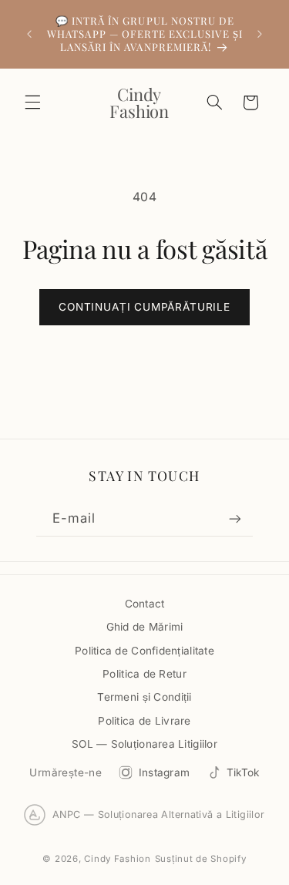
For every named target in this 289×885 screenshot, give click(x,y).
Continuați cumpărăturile (144, 307)
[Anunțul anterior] (29, 34)
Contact (145, 603)
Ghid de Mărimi (144, 627)
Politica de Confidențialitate (144, 650)
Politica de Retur (144, 674)
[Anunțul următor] (260, 34)
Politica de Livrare (144, 721)
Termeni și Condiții (144, 697)
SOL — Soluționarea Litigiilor (144, 744)
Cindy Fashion (117, 858)
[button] (32, 102)
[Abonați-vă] (235, 518)
